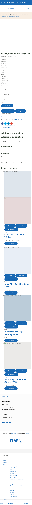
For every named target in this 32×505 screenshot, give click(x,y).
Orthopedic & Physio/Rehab (13, 482)
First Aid (12, 492)
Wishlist (26, 503)
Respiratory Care (13, 496)
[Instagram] (21, 441)
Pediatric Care (13, 471)
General (8, 488)
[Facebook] (11, 441)
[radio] (5, 94)
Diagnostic (12, 490)
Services (5, 499)
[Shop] (1, 501)
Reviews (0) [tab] (6, 146)
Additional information (9, 125)
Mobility (12, 473)
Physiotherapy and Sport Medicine (17, 485)
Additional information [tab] (12, 133)
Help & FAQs (6, 422)
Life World (13, 433)
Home (2, 14)
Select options (11, 243)
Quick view (21, 225)
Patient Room (13, 477)
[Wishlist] (25, 501)
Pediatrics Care (25, 14)
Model (4, 89)
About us (5, 462)
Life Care (12, 494)
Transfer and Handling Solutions (17, 479)
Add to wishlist (8, 111)
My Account (10, 503)
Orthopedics (12, 484)
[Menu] (1, 8)
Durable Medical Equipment (12, 14)
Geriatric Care (13, 469)
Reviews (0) (7, 127)
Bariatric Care (13, 467)
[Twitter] (16, 441)
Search (29, 451)
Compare (20, 111)
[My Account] (9, 501)
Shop (1, 503)
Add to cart (7, 105)
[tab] (17, 126)
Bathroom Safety (13, 475)
